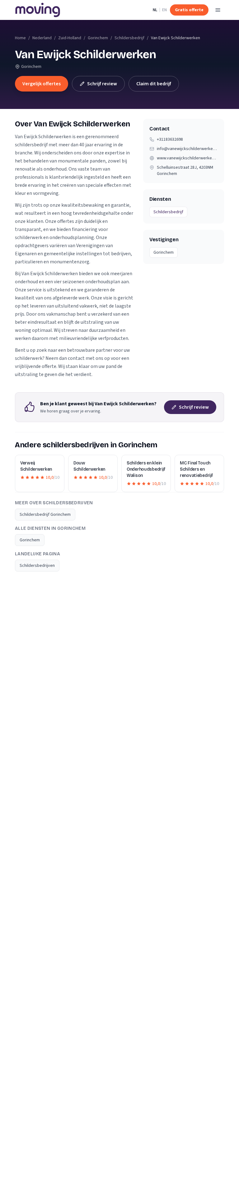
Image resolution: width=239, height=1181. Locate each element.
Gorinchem (98, 38)
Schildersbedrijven (37, 565)
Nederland (42, 38)
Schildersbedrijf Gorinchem (45, 514)
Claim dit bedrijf (153, 83)
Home (20, 38)
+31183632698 (170, 139)
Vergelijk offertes (41, 83)
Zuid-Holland (69, 38)
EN (164, 10)
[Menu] (218, 10)
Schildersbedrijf (129, 38)
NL (155, 10)
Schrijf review (102, 83)
